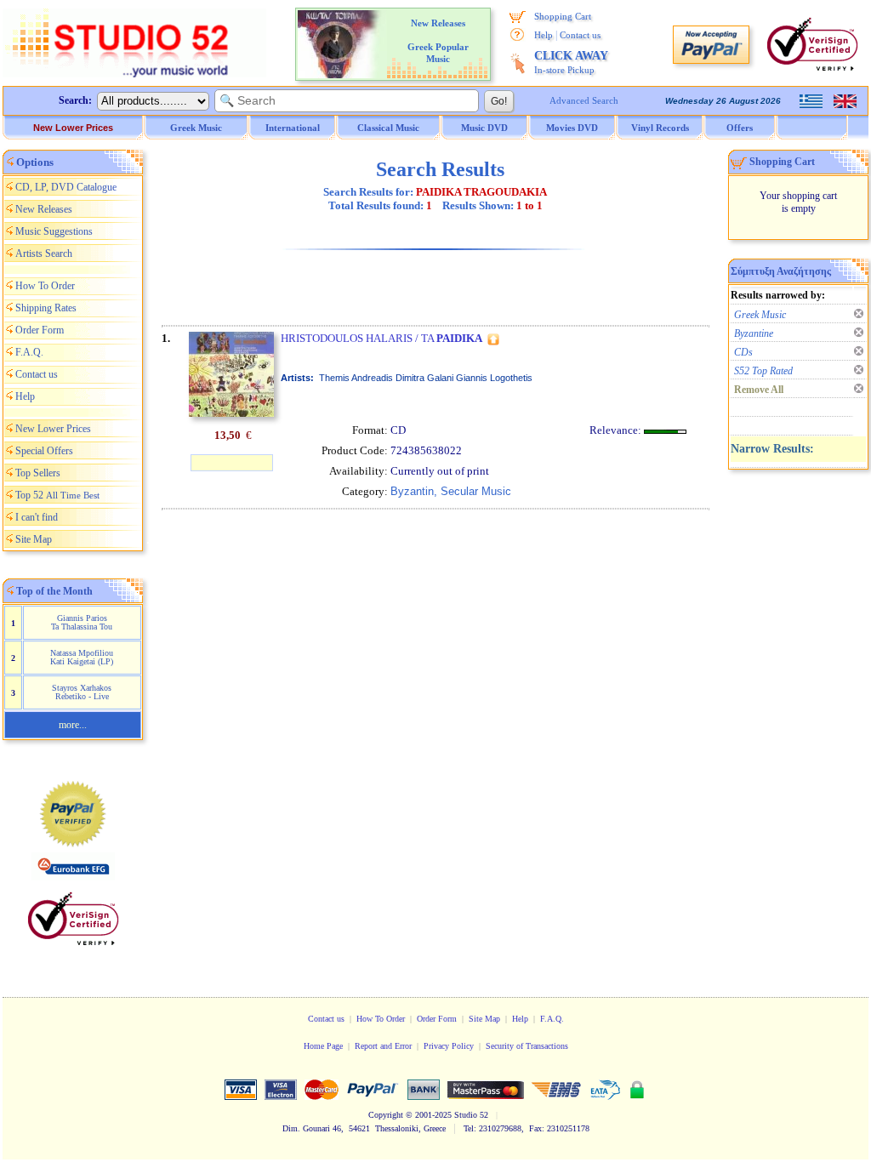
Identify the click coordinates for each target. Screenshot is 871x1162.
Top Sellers (37, 473)
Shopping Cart (562, 16)
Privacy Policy (449, 1046)
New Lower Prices (73, 127)
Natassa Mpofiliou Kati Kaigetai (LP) (81, 657)
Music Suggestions (54, 231)
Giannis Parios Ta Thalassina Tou (81, 622)
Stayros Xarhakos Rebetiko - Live (81, 692)
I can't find (36, 517)
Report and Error (383, 1046)
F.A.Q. (29, 352)
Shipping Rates (46, 308)
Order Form (39, 330)
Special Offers (44, 451)
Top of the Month (54, 591)
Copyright (385, 1114)
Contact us (580, 35)
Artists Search (43, 253)
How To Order (45, 286)
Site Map (33, 539)
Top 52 (57, 495)
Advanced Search (583, 100)
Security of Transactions (527, 1046)
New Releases (43, 209)
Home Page (323, 1046)
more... (73, 725)
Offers (739, 127)
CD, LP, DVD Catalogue (66, 187)
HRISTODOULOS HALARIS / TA (381, 338)
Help (543, 35)
